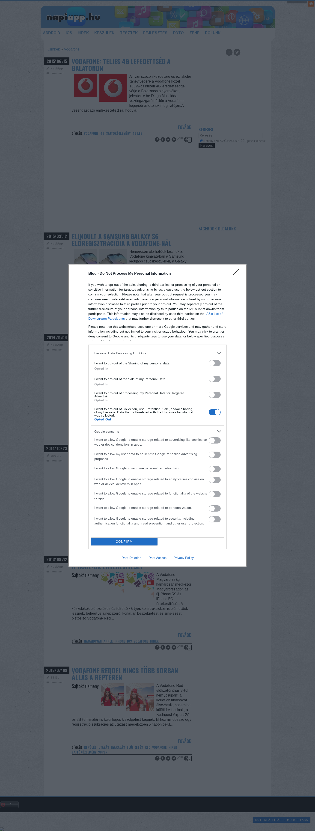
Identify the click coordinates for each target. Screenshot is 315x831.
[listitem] (157, 353)
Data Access (157, 558)
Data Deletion (131, 558)
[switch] (215, 363)
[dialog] (157, 415)
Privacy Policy (184, 558)
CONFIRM (124, 541)
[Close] (237, 273)
